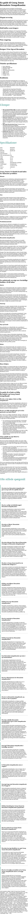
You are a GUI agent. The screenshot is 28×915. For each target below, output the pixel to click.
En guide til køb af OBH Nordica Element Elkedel (16, 901)
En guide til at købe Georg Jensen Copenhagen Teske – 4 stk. (11, 912)
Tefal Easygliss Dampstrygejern (16, 892)
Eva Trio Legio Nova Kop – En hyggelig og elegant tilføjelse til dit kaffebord (13, 894)
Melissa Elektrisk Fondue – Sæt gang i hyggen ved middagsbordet (13, 897)
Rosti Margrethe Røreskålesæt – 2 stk (9, 899)
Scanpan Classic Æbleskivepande (7, 898)
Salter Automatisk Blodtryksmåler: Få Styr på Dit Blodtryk (12, 895)
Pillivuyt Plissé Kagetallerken (21, 898)
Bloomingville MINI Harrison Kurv (12, 895)
